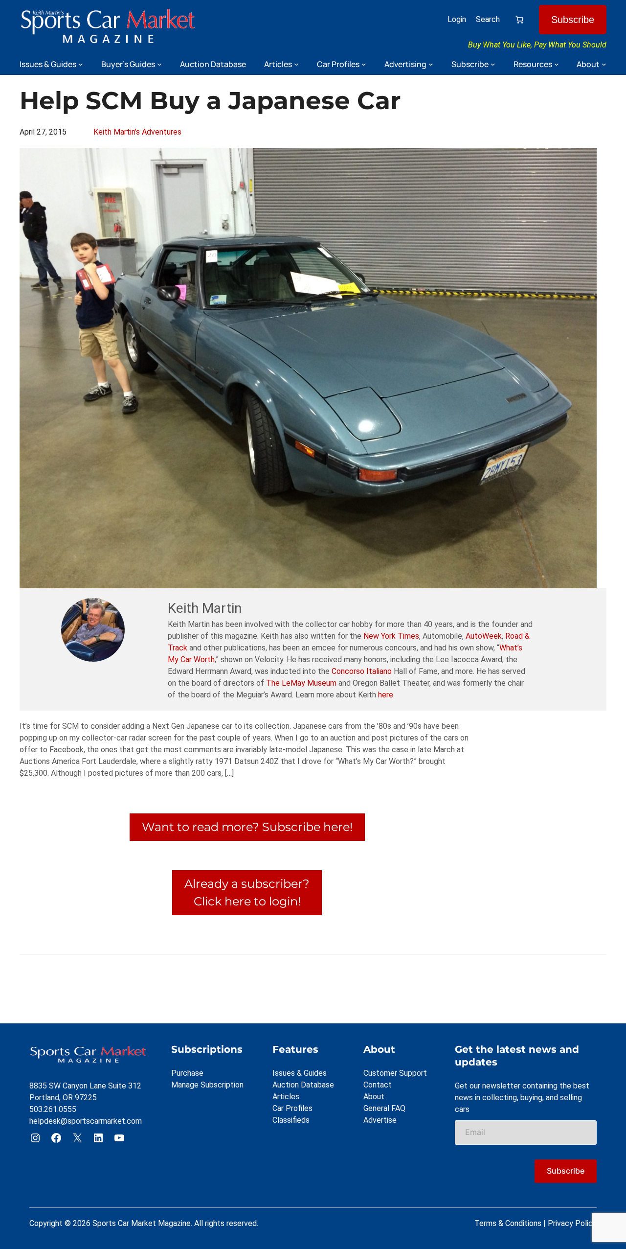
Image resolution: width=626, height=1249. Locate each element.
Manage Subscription (207, 1084)
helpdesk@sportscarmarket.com (85, 1121)
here (385, 694)
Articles (285, 1096)
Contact (377, 1084)
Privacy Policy (572, 1223)
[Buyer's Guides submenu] (159, 64)
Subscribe (572, 19)
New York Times (391, 636)
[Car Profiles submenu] (363, 64)
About (373, 1096)
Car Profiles (292, 1108)
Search (488, 19)
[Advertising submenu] (430, 64)
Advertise (380, 1120)
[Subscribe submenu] (493, 64)
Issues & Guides (299, 1073)
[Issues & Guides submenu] (80, 64)
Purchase (187, 1073)
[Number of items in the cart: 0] (519, 19)
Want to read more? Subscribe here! (247, 827)
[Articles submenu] (296, 64)
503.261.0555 (52, 1109)
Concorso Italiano (362, 671)
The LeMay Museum (301, 683)
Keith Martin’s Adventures (137, 132)
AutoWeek (484, 636)
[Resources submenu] (556, 64)
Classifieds (291, 1120)
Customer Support (395, 1073)
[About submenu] (604, 64)
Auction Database (303, 1084)
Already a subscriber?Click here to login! (247, 892)
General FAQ (384, 1108)
